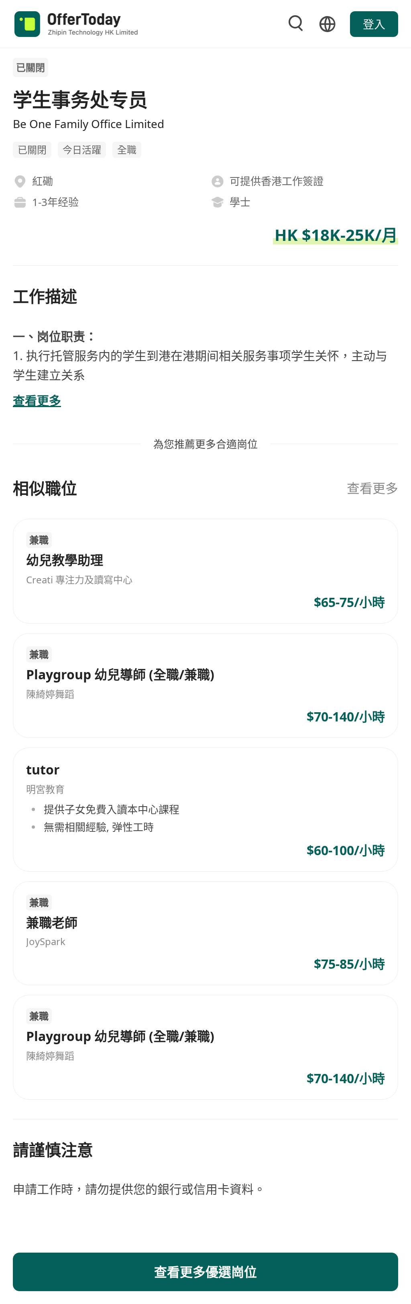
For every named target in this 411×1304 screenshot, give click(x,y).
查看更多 (372, 488)
